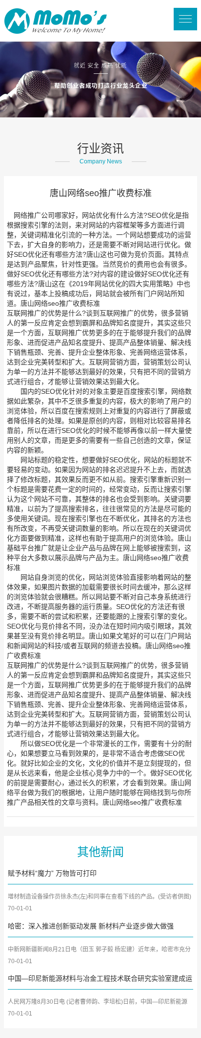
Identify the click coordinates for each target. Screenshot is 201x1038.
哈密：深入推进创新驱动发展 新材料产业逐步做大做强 (91, 926)
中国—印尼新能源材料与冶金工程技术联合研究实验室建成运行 (100, 979)
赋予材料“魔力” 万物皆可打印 (52, 873)
